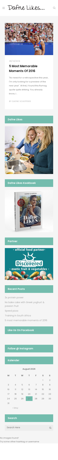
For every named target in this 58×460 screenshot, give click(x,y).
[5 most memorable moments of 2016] (29, 39)
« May (15, 407)
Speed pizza (11, 310)
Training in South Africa (18, 315)
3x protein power (14, 297)
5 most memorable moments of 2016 (26, 320)
